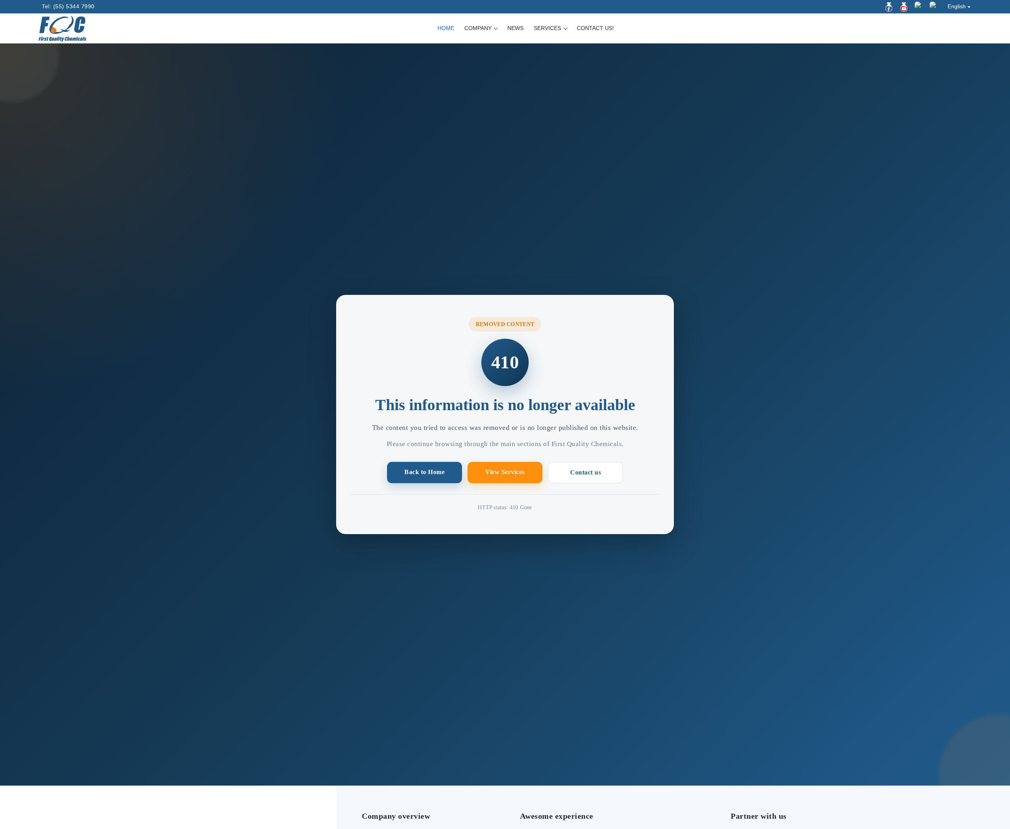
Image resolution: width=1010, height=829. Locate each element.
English (957, 6)
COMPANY (478, 28)
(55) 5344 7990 (74, 6)
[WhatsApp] (934, 6)
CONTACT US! (595, 28)
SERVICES (548, 28)
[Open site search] (966, 29)
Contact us (585, 472)
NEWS (515, 28)
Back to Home (424, 472)
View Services (505, 472)
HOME (446, 28)
